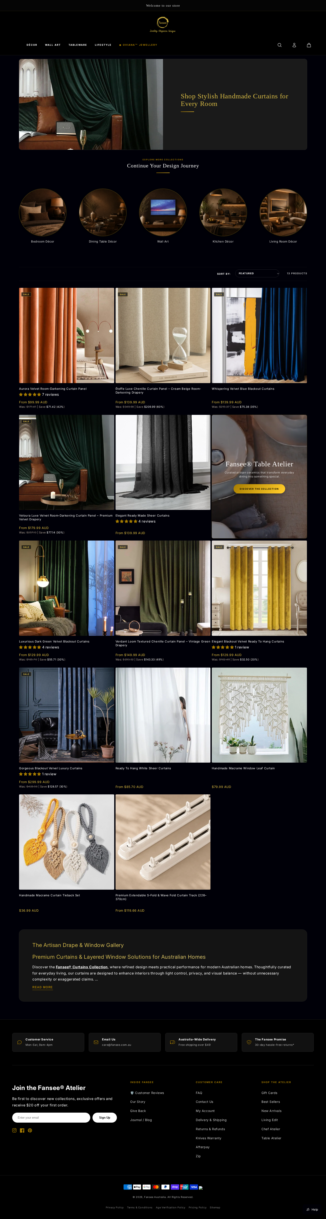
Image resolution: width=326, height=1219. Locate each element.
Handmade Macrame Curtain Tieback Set (49, 895)
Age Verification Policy (170, 1207)
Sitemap (215, 1207)
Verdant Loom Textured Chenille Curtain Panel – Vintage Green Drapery (163, 643)
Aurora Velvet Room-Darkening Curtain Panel (52, 388)
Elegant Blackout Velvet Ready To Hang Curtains (248, 641)
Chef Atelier (270, 1129)
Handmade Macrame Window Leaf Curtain (243, 768)
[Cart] (309, 45)
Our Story (137, 1102)
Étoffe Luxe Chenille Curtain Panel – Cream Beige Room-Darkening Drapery (158, 390)
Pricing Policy (197, 1207)
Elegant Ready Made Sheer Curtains (143, 515)
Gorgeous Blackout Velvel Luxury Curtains (50, 768)
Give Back (138, 1111)
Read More (42, 987)
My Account (205, 1111)
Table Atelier (271, 1138)
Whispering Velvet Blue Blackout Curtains (243, 388)
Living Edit (269, 1120)
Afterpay (203, 1147)
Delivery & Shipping (211, 1120)
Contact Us (204, 1102)
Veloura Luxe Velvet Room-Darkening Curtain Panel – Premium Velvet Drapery (66, 517)
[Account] (294, 45)
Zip (198, 1156)
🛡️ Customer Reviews (147, 1093)
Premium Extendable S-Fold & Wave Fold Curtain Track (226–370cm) (161, 897)
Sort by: (224, 273)
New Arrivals (271, 1111)
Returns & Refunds (210, 1129)
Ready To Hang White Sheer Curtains (143, 768)
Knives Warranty (209, 1138)
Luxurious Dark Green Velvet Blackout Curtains (54, 641)
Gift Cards (269, 1093)
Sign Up (104, 1117)
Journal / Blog (141, 1120)
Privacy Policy (115, 1207)
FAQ (199, 1093)
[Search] (280, 45)
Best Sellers (270, 1102)
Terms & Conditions (140, 1207)
